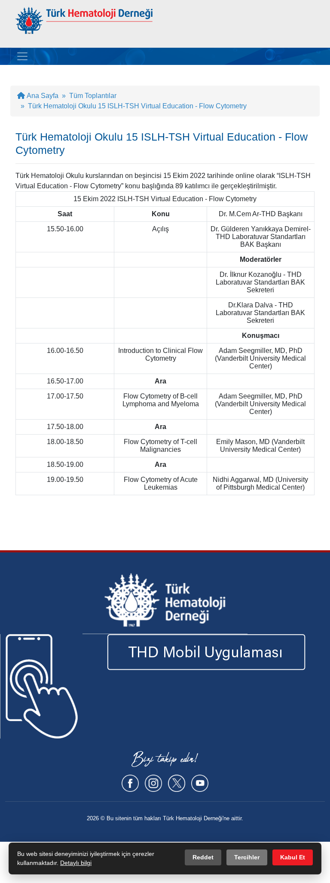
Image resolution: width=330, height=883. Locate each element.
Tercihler (247, 857)
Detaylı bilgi (76, 862)
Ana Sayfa (41, 95)
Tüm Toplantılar (92, 95)
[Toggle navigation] (22, 56)
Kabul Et (292, 857)
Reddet (203, 857)
